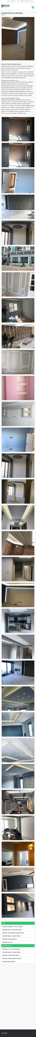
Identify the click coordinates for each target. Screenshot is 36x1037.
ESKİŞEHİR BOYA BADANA (12, 13)
